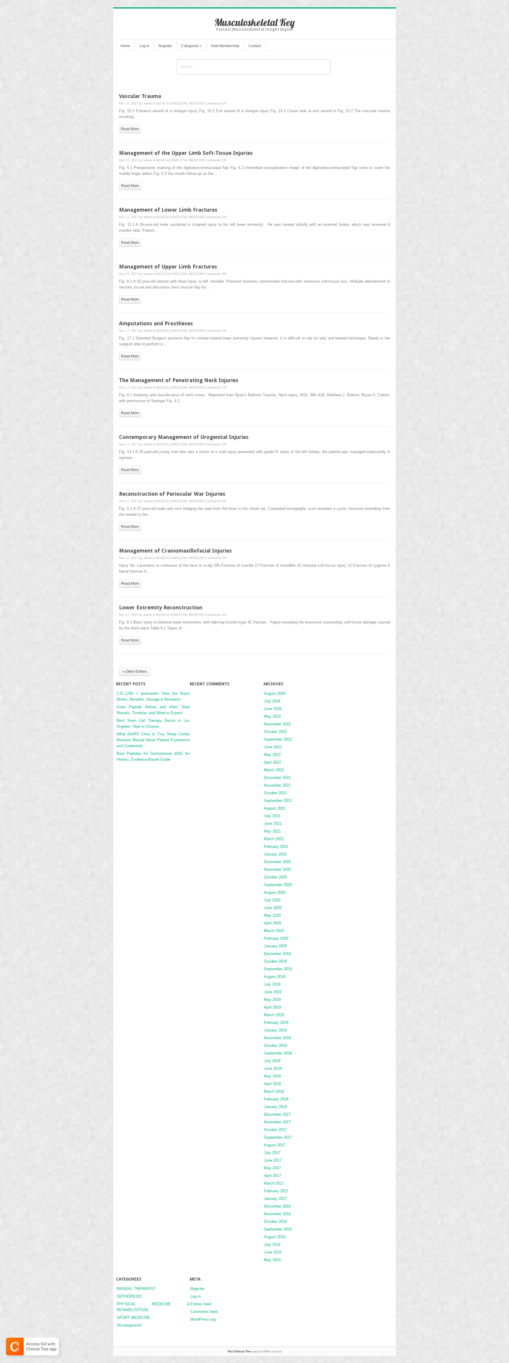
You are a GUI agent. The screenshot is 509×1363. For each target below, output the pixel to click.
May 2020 (272, 915)
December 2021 (277, 777)
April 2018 (272, 1084)
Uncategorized (129, 1325)
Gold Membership (225, 46)
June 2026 (273, 709)
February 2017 (276, 1191)
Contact (255, 46)
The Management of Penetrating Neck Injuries (178, 380)
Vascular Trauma (140, 96)
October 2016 (275, 1221)
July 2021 (272, 816)
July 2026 (272, 701)
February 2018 (276, 1099)
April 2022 (272, 762)
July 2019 (272, 984)
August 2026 (274, 693)
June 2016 (273, 1252)
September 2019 (278, 969)
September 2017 (278, 1137)
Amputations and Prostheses (156, 323)
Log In (144, 46)
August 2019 (274, 976)
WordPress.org (203, 1319)
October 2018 (275, 1045)
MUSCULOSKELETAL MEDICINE (180, 103)
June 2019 (273, 992)
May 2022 (272, 754)
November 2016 (277, 1214)
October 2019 (275, 961)
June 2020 (273, 908)
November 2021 (277, 785)
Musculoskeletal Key (254, 22)
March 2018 (274, 1091)
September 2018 (278, 1053)
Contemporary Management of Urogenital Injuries (184, 437)
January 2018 (275, 1107)
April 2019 (272, 1007)
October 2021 (275, 793)
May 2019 (272, 999)
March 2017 (274, 1183)
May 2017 (272, 1168)
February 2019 (276, 1022)
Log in (195, 1296)
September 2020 (278, 885)
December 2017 (277, 1114)
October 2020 (275, 877)
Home (125, 46)
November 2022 (277, 724)
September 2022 (278, 739)
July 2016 (272, 1244)
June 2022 (273, 747)
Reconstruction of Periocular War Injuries (172, 494)
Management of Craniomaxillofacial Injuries (175, 551)
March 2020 (274, 930)
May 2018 (272, 1076)
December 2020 (277, 862)
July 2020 (272, 900)
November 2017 (277, 1122)
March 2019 (274, 1015)
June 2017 (273, 1160)
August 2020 (274, 892)
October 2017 (275, 1129)
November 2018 (277, 1038)
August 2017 (274, 1145)
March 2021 (274, 839)
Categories (191, 46)
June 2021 (273, 823)
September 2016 (278, 1229)
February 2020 (276, 938)
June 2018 (273, 1068)
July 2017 (272, 1152)
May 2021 (272, 831)
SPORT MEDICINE (133, 1317)
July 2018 (272, 1061)
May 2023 (272, 716)
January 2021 (275, 854)
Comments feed (203, 1311)
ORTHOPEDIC (129, 1296)
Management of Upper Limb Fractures (168, 266)
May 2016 (272, 1260)
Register (165, 46)
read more (130, 129)
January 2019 (275, 1030)
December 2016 (277, 1206)
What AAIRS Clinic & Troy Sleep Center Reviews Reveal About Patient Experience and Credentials (153, 740)
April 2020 (272, 923)
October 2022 (275, 731)
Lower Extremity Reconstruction (160, 607)
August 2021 (274, 808)
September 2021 (278, 800)
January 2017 (275, 1198)
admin (147, 103)
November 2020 (277, 869)
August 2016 (274, 1237)
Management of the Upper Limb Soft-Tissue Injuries (186, 153)
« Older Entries (135, 671)
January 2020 (275, 946)
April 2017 (272, 1175)
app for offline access (255, 1351)
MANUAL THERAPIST (136, 1288)
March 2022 (274, 770)
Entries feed (200, 1304)
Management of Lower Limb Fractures (168, 210)
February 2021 (276, 846)
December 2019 (277, 953)
